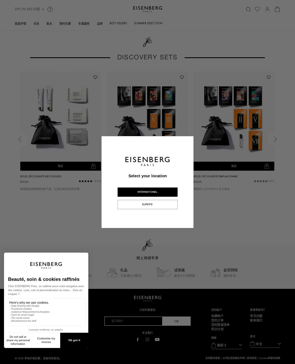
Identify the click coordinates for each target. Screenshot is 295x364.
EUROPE (147, 204)
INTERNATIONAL (147, 192)
